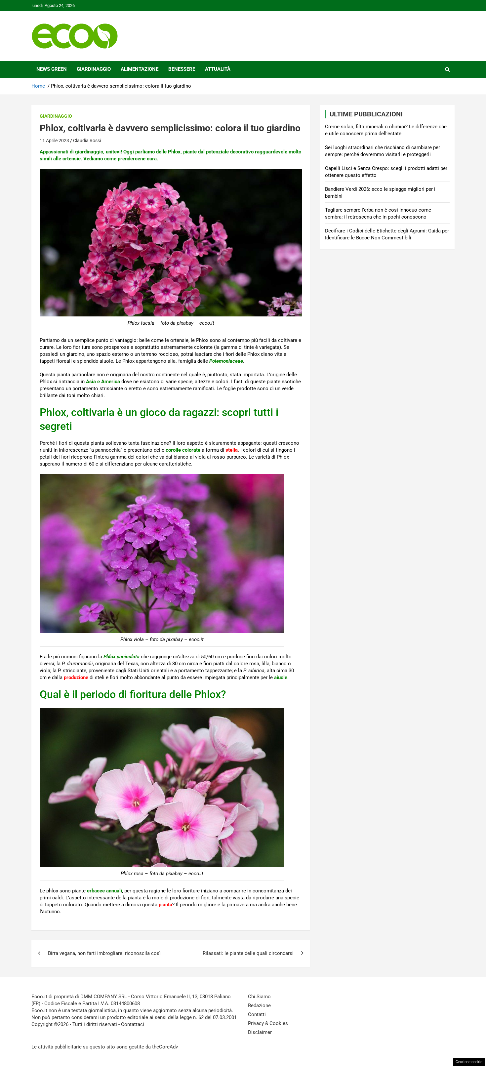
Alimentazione (139, 69)
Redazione (259, 1005)
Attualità (217, 69)
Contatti (257, 1014)
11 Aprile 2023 (54, 140)
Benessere (181, 69)
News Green (51, 69)
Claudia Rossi (87, 140)
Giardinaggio (94, 69)
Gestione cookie (469, 1062)
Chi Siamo (259, 997)
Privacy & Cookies (268, 1023)
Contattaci (132, 1024)
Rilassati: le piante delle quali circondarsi (248, 953)
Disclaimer (260, 1032)
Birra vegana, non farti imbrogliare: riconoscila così (104, 953)
